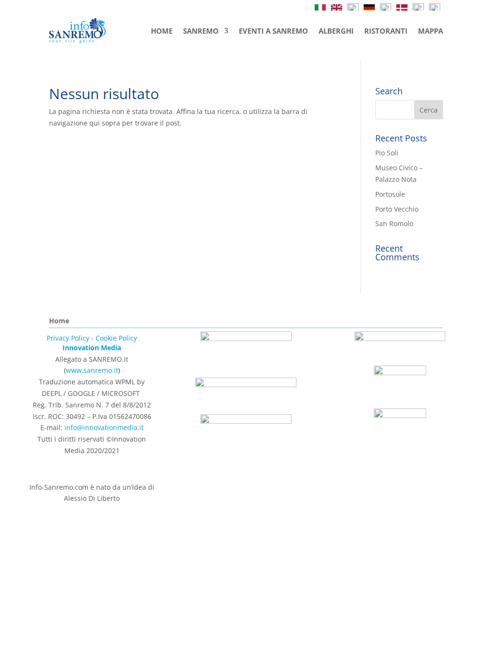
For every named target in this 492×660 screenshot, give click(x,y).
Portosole (390, 194)
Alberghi (336, 31)
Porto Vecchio (396, 209)
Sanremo (201, 31)
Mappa (430, 31)
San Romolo (394, 223)
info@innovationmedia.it (104, 427)
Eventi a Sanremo (273, 31)
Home (161, 31)
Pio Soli (386, 152)
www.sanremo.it (92, 370)
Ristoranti (385, 31)
